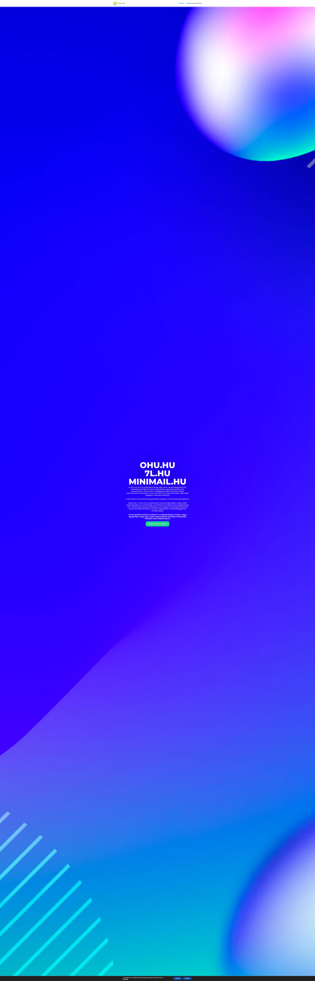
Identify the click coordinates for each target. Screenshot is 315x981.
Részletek (125, 979)
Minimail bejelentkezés (194, 3)
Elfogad (178, 978)
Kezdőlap (181, 3)
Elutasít (187, 978)
